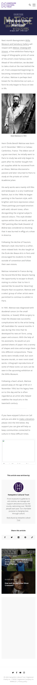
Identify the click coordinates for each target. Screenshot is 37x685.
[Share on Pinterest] (25, 537)
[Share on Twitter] (11, 537)
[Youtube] (20, 673)
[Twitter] (13, 673)
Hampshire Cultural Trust (18, 495)
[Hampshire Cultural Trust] (18, 488)
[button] (30, 5)
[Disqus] (18, 627)
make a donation (26, 419)
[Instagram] (24, 673)
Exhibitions (18, 14)
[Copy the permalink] (32, 537)
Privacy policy (22, 681)
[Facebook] (16, 673)
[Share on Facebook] (5, 537)
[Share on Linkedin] (18, 537)
